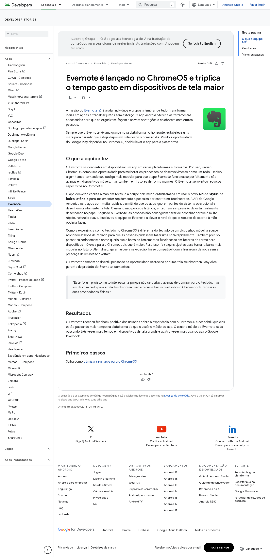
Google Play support (247, 491)
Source (62, 495)
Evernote (90, 111)
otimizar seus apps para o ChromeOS (110, 362)
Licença (82, 547)
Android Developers (77, 63)
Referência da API (210, 489)
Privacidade (100, 497)
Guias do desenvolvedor (214, 482)
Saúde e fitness (102, 485)
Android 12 (170, 504)
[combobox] (156, 4)
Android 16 (171, 478)
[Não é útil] (223, 64)
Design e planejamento (88, 5)
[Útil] (217, 64)
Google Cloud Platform (172, 530)
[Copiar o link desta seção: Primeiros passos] (109, 353)
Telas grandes (137, 476)
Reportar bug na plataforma (245, 474)
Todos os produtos (207, 530)
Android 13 (170, 497)
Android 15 (170, 485)
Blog (60, 508)
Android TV (136, 501)
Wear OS (134, 482)
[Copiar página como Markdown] (83, 97)
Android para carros (141, 495)
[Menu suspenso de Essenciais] (61, 4)
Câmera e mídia (103, 491)
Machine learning (104, 478)
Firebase (144, 530)
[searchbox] (26, 34)
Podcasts (63, 514)
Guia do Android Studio (214, 476)
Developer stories (21, 19)
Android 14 (171, 491)
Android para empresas (72, 482)
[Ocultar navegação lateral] (48, 550)
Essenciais (48, 5)
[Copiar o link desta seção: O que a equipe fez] (112, 159)
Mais (122, 5)
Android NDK (207, 501)
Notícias (63, 501)
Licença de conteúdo (176, 395)
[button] (23, 59)
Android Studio (232, 5)
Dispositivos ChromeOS (143, 489)
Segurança (65, 489)
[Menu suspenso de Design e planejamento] (109, 4)
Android (63, 476)
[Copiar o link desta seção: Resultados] (95, 313)
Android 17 (170, 472)
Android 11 (170, 510)
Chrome (126, 530)
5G (95, 504)
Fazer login (257, 5)
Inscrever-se (219, 547)
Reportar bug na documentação (245, 483)
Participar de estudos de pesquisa (250, 499)
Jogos (97, 472)
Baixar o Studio (208, 495)
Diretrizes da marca (103, 547)
